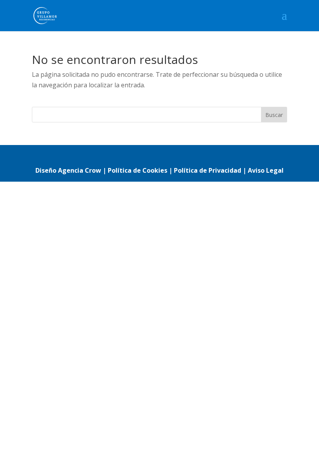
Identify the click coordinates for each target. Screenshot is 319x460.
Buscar (274, 115)
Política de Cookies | (141, 170)
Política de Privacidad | (211, 170)
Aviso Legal (266, 170)
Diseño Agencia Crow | (70, 170)
